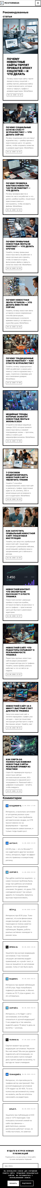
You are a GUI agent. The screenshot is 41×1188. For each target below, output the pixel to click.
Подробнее (27, 1183)
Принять (13, 1183)
